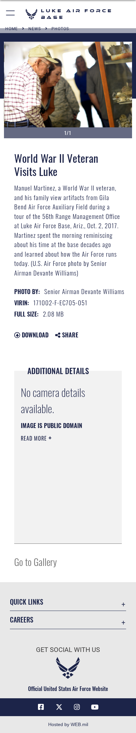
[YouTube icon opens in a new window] (95, 707)
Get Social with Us (68, 650)
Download (34, 334)
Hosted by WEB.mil (68, 724)
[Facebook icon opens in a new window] (41, 707)
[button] (10, 14)
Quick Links (26, 602)
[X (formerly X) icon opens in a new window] (59, 707)
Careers (21, 620)
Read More (35, 438)
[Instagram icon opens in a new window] (77, 707)
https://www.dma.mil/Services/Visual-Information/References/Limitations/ (61, 531)
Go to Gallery (35, 561)
